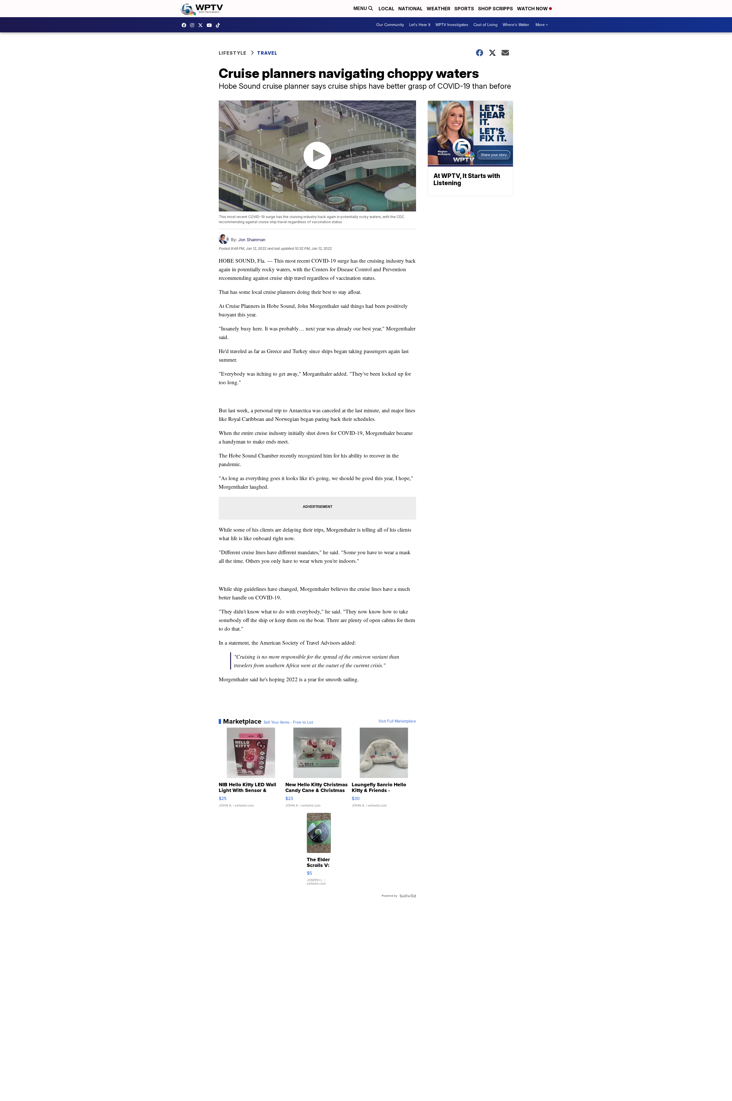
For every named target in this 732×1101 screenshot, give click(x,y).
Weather (438, 8)
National (410, 8)
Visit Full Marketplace (397, 721)
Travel (267, 53)
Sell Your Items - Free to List (288, 722)
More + (542, 25)
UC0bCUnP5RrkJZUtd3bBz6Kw (211, 25)
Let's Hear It (419, 25)
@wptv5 (219, 25)
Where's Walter (516, 25)
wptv (193, 25)
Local (386, 8)
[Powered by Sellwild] (407, 896)
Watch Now (533, 8)
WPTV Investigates (451, 25)
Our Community (390, 25)
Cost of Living (486, 25)
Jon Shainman (251, 239)
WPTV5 (185, 25)
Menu (360, 8)
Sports (464, 8)
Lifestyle (232, 53)
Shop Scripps (495, 8)
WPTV (202, 25)
